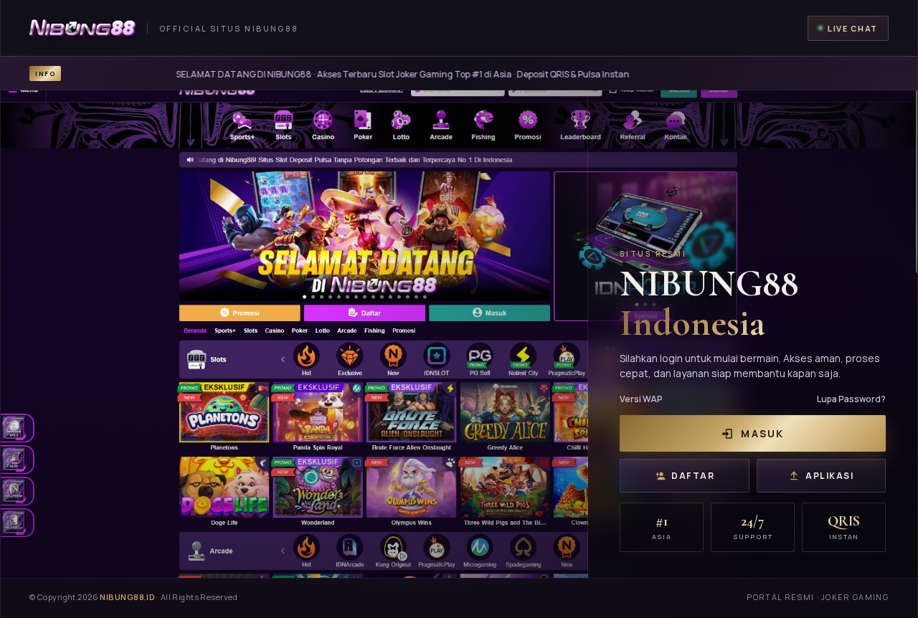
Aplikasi (829, 476)
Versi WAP (641, 399)
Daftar (692, 476)
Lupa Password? (851, 399)
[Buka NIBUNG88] (459, 334)
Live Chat (853, 28)
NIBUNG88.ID (127, 596)
